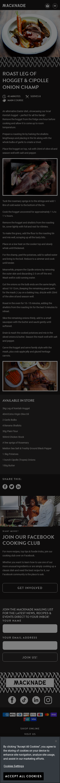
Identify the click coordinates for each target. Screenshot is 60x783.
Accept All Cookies (23, 776)
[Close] (56, 741)
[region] (30, 759)
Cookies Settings (14, 766)
